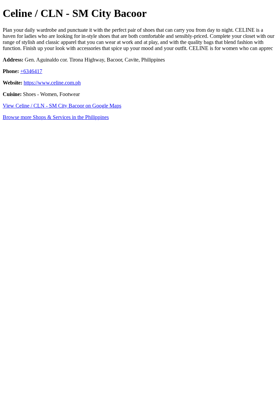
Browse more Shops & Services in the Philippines (56, 117)
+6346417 (31, 71)
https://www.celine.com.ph (52, 83)
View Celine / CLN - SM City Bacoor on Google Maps (62, 106)
